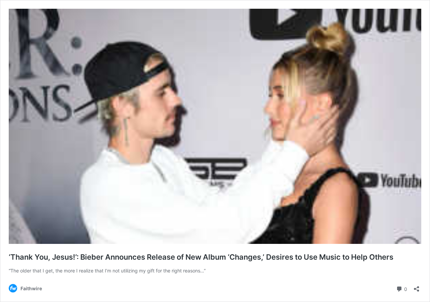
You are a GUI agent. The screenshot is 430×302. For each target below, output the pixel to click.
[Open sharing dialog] (416, 287)
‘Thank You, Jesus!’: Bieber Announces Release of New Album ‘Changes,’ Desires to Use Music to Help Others (201, 257)
